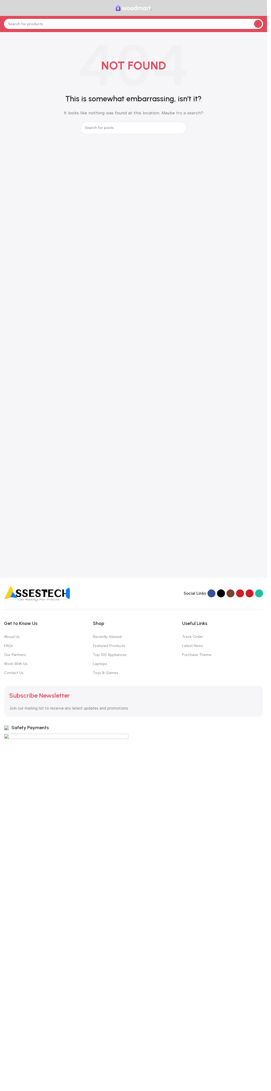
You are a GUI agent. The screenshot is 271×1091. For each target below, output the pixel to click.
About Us (12, 636)
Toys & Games (105, 673)
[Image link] (37, 593)
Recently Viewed (107, 636)
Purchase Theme (196, 655)
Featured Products (109, 646)
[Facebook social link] (211, 593)
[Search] (258, 24)
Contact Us (14, 673)
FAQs (8, 646)
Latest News (192, 646)
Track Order (192, 636)
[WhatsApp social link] (259, 593)
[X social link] (221, 593)
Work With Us (16, 664)
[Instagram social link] (230, 593)
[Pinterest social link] (250, 593)
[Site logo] (133, 7)
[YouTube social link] (240, 593)
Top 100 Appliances (110, 655)
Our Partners (15, 655)
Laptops (100, 664)
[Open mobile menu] (6, 8)
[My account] (261, 8)
